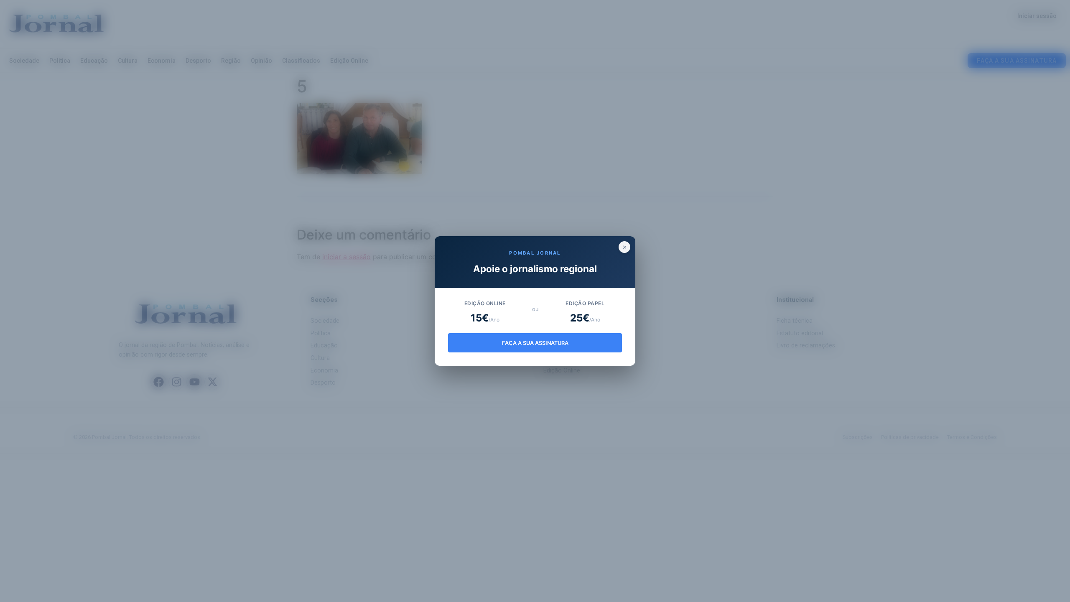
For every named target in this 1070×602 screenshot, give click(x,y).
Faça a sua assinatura (535, 343)
